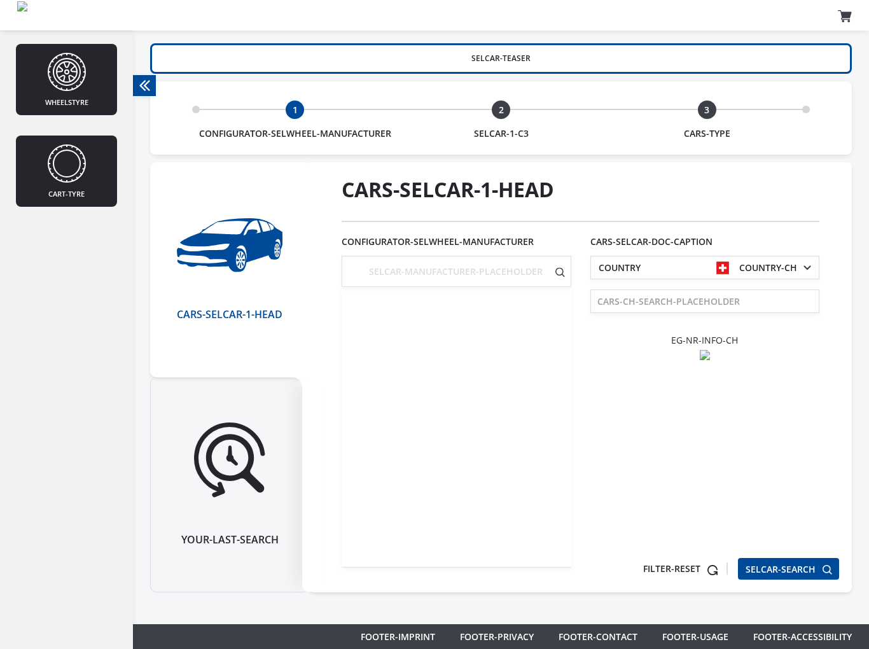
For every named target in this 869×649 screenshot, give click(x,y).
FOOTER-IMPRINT (398, 637)
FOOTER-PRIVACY (497, 637)
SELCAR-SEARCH (782, 569)
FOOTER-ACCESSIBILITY (802, 637)
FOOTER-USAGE (695, 637)
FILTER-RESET (673, 568)
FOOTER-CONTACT (598, 637)
